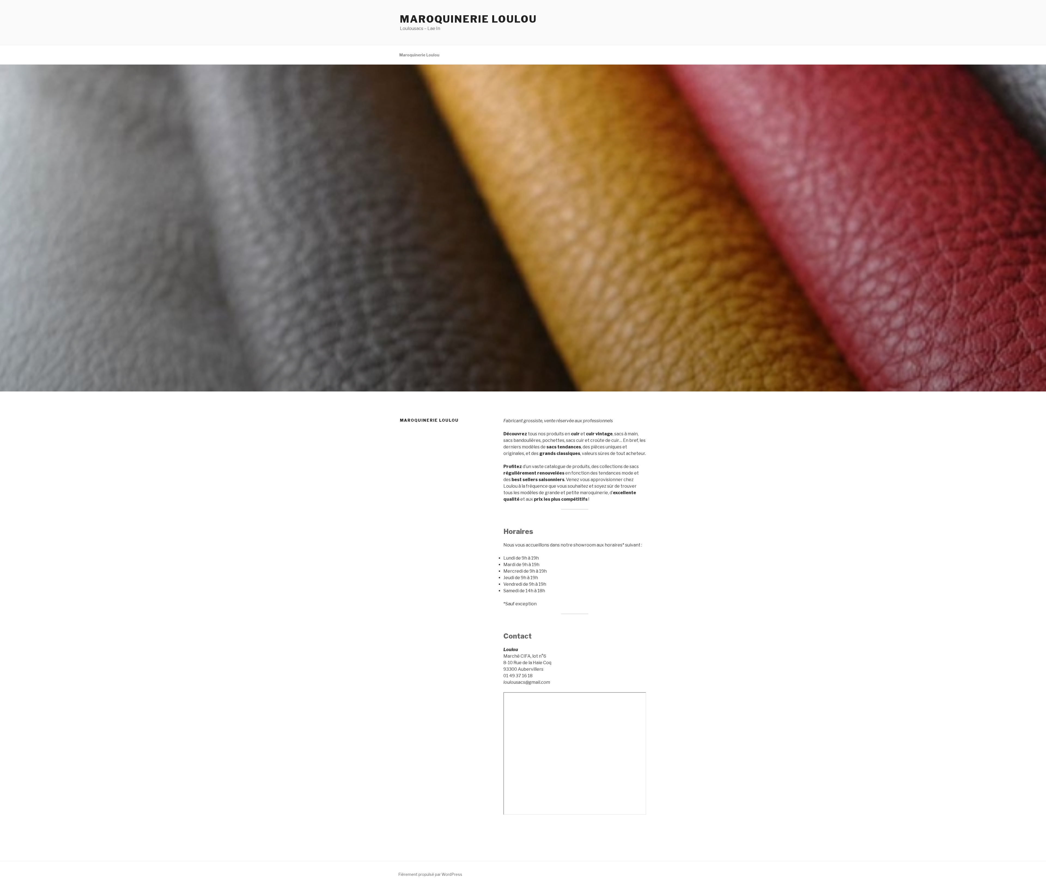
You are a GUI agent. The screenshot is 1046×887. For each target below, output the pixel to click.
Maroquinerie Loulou (468, 19)
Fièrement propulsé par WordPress (430, 874)
